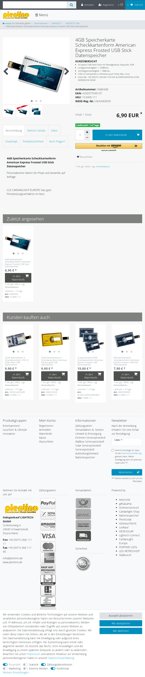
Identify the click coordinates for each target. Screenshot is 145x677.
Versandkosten (103, 166)
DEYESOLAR (126, 531)
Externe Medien (38, 668)
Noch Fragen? (57, 141)
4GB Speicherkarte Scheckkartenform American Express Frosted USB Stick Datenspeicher (18, 263)
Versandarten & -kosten (89, 429)
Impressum (33, 654)
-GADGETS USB (71, 23)
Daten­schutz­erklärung (61, 658)
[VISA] (48, 535)
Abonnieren (125, 472)
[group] (18, 241)
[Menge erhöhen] (87, 132)
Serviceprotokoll (84, 449)
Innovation (9, 433)
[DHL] (83, 514)
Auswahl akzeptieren (121, 615)
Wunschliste (85, 156)
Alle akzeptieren (121, 623)
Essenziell (14, 664)
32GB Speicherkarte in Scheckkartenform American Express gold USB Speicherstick (54, 361)
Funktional (63, 668)
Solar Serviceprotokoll (88, 445)
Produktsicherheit (33, 141)
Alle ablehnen (121, 631)
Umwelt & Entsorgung (88, 433)
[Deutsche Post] (83, 503)
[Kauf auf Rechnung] (48, 568)
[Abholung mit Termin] (83, 535)
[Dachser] (83, 525)
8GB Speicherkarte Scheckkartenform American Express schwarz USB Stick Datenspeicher (126, 361)
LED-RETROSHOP (129, 551)
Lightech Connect (129, 535)
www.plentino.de (12, 562)
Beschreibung (14, 130)
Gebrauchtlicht (128, 523)
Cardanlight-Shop (129, 511)
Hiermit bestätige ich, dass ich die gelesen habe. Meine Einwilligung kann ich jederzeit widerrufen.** (128, 456)
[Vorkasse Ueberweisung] (48, 601)
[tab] (14, 130)
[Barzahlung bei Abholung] (48, 579)
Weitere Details (36, 130)
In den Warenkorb (116, 135)
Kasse (42, 437)
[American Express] (48, 557)
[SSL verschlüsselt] (82, 563)
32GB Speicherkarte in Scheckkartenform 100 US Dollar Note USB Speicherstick (17, 361)
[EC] (48, 590)
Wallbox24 (125, 555)
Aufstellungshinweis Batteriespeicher (87, 455)
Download (11, 141)
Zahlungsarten (83, 425)
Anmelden (45, 429)
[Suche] (71, 4)
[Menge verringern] (87, 137)
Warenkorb (45, 433)
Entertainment (41, 23)
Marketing (15, 668)
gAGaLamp (125, 503)
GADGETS (56, 23)
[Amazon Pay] (48, 525)
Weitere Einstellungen (16, 672)
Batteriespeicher (129, 515)
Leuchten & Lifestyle (15, 429)
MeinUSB (124, 499)
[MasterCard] (48, 546)
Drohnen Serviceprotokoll (90, 437)
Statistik (33, 664)
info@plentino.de (13, 558)
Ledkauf (123, 527)
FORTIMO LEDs (128, 547)
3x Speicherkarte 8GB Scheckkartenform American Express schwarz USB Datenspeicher (90, 361)
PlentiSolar (125, 519)
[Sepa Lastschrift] (48, 514)
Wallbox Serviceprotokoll (89, 441)
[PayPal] (48, 503)
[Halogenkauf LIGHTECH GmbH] (22, 508)
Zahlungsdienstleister (59, 664)
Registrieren (46, 425)
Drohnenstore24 (129, 507)
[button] (108, 147)
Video (54, 130)
